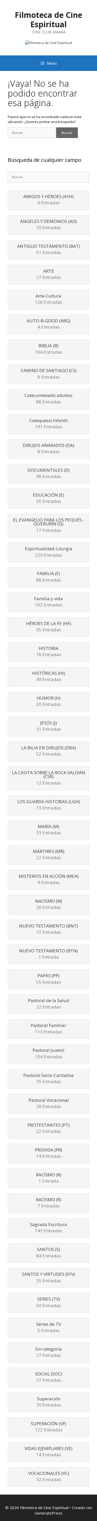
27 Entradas (48, 274)
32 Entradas (48, 1476)
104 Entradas (48, 349)
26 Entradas (48, 904)
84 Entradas (48, 1252)
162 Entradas (48, 602)
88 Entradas (48, 398)
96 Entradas (48, 473)
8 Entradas (49, 374)
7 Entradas (48, 1203)
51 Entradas (48, 249)
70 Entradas (48, 1402)
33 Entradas (48, 830)
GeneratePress (48, 1513)
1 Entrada (48, 954)
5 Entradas (48, 1327)
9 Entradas (49, 879)
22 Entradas (48, 854)
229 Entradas (48, 552)
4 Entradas (48, 324)
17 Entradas (48, 525)
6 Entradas (48, 200)
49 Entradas (48, 676)
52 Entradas (48, 751)
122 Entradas (48, 1427)
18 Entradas (48, 651)
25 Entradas (48, 1277)
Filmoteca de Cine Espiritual (48, 20)
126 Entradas (48, 299)
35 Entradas (48, 498)
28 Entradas (48, 1103)
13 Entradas (48, 805)
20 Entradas (48, 224)
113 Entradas (48, 1028)
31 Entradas (48, 726)
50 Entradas (48, 1302)
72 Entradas (48, 929)
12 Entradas (48, 778)
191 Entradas (48, 424)
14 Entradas (48, 1153)
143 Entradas (48, 1228)
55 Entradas (48, 979)
